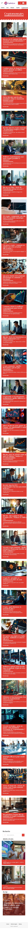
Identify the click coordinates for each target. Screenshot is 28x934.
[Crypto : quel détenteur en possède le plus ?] (14, 597)
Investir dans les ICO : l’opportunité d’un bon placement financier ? (14, 486)
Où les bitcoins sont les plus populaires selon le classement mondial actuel (13, 98)
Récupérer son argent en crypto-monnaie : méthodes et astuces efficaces (14, 637)
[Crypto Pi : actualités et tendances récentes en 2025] (14, 568)
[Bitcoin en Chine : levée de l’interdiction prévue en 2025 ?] (14, 177)
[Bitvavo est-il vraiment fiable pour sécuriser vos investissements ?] (14, 29)
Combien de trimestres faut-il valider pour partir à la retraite (13, 905)
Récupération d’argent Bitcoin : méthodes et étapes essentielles (14, 815)
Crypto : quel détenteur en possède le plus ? (12, 608)
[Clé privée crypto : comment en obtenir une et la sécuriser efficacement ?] (14, 235)
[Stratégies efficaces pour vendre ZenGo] (14, 747)
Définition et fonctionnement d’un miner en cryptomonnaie (14, 698)
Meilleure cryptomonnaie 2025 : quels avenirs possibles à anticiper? (13, 158)
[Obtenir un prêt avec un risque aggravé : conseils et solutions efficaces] (13, 850)
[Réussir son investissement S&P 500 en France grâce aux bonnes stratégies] (13, 875)
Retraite (8, 900)
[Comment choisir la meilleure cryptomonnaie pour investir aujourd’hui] (14, 297)
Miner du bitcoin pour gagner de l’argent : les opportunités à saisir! (15, 426)
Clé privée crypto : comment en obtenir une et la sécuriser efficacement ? (14, 246)
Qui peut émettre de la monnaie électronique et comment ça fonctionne (14, 277)
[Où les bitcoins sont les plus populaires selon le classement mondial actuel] (14, 87)
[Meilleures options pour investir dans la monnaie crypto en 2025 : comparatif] (14, 657)
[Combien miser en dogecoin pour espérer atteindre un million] (14, 58)
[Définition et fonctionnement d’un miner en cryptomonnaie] (14, 687)
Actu (5, 861)
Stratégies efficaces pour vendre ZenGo (14, 757)
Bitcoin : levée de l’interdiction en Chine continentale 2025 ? (14, 338)
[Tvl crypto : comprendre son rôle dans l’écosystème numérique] (14, 206)
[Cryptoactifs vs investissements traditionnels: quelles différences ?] (14, 387)
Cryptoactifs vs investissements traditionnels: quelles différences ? (14, 397)
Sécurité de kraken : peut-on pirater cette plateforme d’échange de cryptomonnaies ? (14, 727)
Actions (6, 886)
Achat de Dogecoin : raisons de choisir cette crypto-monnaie (14, 786)
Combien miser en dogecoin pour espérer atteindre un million (14, 69)
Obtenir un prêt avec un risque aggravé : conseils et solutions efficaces (13, 863)
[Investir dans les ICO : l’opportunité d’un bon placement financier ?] (14, 475)
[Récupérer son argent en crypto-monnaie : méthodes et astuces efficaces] (14, 626)
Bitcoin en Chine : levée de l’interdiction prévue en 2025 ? (13, 188)
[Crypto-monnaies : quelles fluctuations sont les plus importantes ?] (14, 356)
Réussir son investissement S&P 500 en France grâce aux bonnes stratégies (12, 888)
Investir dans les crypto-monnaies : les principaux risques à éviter (14, 128)
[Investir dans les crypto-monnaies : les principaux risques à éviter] (14, 118)
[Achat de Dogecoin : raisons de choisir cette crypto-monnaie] (14, 776)
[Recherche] (20, 3)
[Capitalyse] (10, 3)
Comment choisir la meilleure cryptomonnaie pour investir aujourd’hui (13, 308)
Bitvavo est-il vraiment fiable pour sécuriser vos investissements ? (14, 40)
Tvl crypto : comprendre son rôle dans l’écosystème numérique (14, 217)
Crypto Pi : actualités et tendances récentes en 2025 (12, 579)
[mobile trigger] (2, 3)
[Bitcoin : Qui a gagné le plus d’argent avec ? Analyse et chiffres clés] (14, 506)
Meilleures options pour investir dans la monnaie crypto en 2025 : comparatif (14, 668)
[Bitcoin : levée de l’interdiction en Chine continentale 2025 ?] (14, 327)
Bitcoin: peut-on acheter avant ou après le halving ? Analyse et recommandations (14, 456)
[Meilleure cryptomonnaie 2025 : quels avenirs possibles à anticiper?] (14, 147)
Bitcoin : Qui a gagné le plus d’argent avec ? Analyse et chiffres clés (15, 517)
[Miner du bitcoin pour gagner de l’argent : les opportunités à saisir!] (14, 416)
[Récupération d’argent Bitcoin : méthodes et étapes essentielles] (14, 805)
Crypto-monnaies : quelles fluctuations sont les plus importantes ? (12, 367)
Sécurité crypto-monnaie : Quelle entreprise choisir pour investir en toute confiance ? (14, 549)
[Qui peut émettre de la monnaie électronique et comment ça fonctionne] (14, 266)
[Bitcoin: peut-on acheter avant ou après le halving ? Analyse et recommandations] (14, 445)
